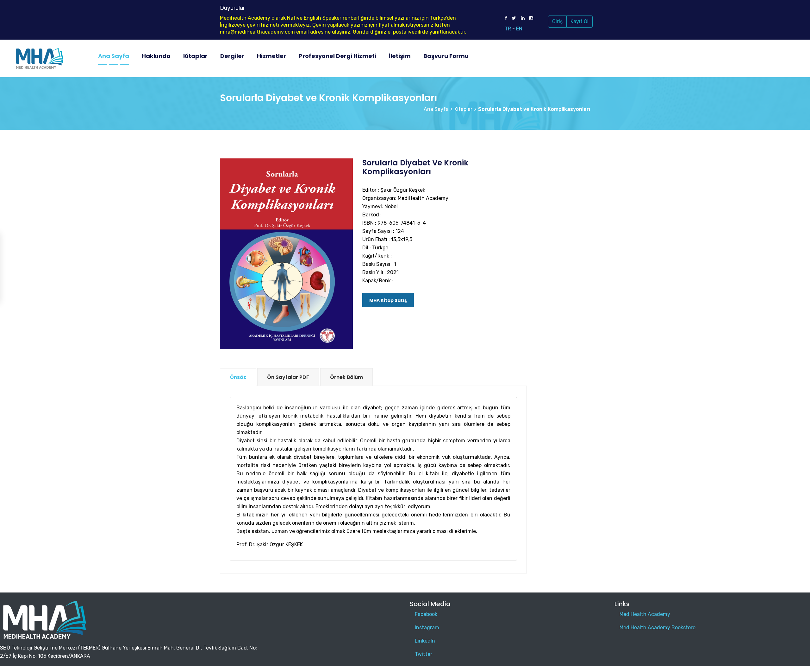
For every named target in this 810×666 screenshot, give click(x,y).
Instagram (427, 627)
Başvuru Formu (446, 56)
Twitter (423, 654)
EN (519, 29)
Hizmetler (271, 56)
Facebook (426, 614)
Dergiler (232, 56)
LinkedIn (425, 641)
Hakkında (156, 56)
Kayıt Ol (579, 21)
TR (508, 29)
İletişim (400, 56)
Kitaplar (195, 56)
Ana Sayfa (113, 56)
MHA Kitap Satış (388, 300)
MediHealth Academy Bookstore (657, 627)
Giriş (557, 21)
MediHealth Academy (645, 614)
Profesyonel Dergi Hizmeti (337, 56)
